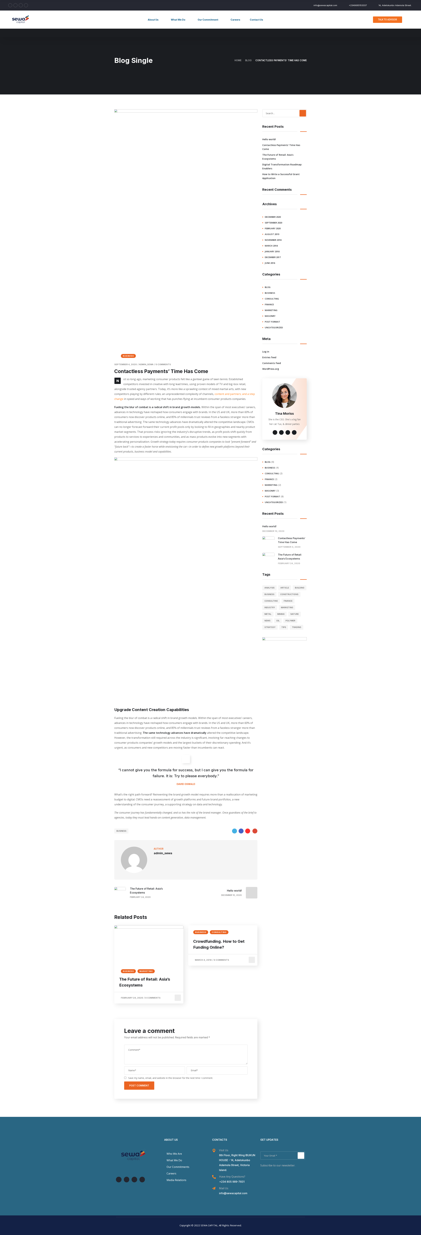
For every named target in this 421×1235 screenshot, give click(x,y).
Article (284, 587)
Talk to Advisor (387, 19)
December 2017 (273, 257)
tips (283, 627)
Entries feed (269, 357)
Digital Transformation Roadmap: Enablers (282, 166)
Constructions (289, 594)
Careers (235, 19)
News (267, 620)
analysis (269, 587)
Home (238, 60)
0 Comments (163, 364)
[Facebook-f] (126, 1179)
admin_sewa (146, 364)
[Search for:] (284, 113)
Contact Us (256, 19)
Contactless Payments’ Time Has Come (281, 147)
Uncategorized (274, 327)
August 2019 (272, 234)
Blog (248, 60)
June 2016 (270, 262)
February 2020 (273, 228)
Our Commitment (208, 19)
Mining (281, 614)
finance (269, 304)
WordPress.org (270, 368)
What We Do (178, 19)
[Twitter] (234, 831)
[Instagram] (142, 1179)
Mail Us (223, 1188)
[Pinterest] (247, 831)
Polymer (290, 620)
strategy (269, 627)
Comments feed (271, 363)
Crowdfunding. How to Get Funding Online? (219, 944)
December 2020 (273, 216)
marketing (146, 971)
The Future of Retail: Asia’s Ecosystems (144, 982)
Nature (294, 614)
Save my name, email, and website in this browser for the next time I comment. (170, 1077)
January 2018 (272, 251)
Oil (278, 620)
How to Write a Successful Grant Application (281, 176)
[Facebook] (241, 831)
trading (296, 627)
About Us (153, 19)
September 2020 (273, 222)
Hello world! (269, 139)
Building (299, 587)
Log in (265, 351)
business (128, 356)
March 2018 (271, 245)
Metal (267, 614)
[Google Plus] (254, 831)
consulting (219, 932)
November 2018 (273, 239)
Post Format (272, 321)
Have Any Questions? (232, 1176)
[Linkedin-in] (119, 1179)
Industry (269, 607)
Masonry (270, 315)
